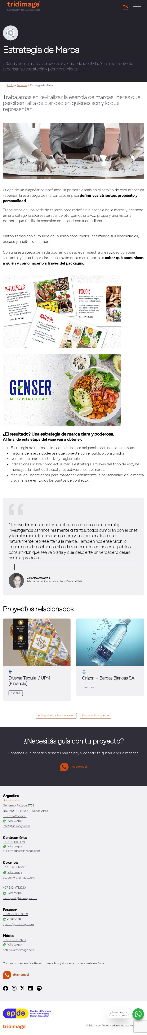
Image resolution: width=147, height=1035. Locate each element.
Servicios (22, 85)
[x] (22, 989)
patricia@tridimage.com (19, 950)
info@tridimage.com (16, 826)
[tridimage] (14, 1027)
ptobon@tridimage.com (19, 877)
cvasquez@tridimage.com (20, 898)
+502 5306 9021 (14, 842)
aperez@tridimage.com (18, 924)
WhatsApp (14, 820)
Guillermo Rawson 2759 (18, 805)
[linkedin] (30, 990)
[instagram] (14, 990)
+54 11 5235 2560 (14, 816)
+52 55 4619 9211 (14, 940)
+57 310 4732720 (14, 887)
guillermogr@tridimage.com (21, 851)
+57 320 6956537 (15, 867)
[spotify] (39, 990)
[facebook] (5, 990)
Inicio (10, 85)
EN (125, 7)
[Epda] (27, 1017)
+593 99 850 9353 (15, 914)
